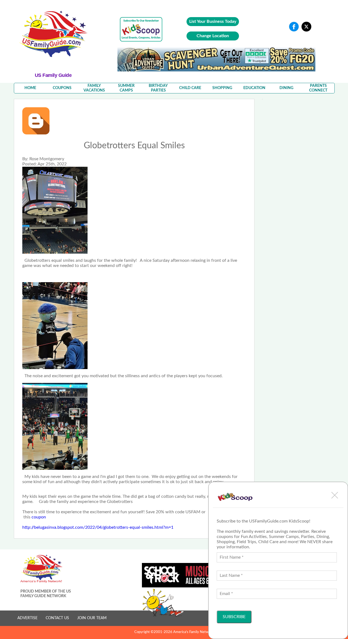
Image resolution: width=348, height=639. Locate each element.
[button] (334, 495)
